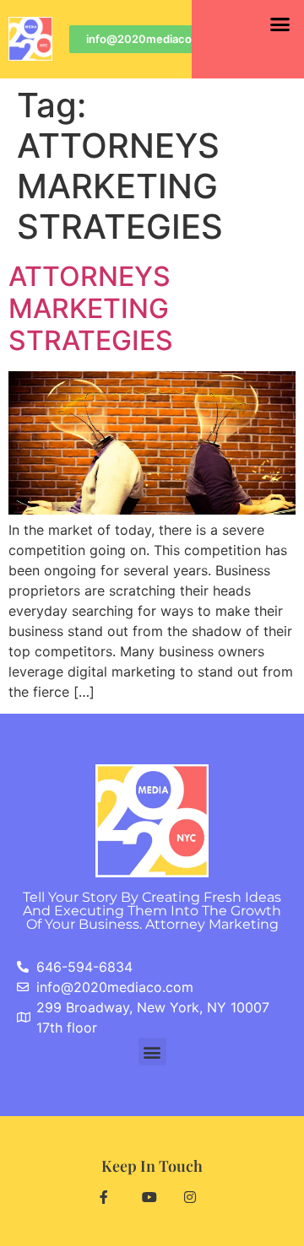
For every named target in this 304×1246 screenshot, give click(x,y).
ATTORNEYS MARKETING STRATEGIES (90, 309)
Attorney (212, 924)
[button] (279, 24)
